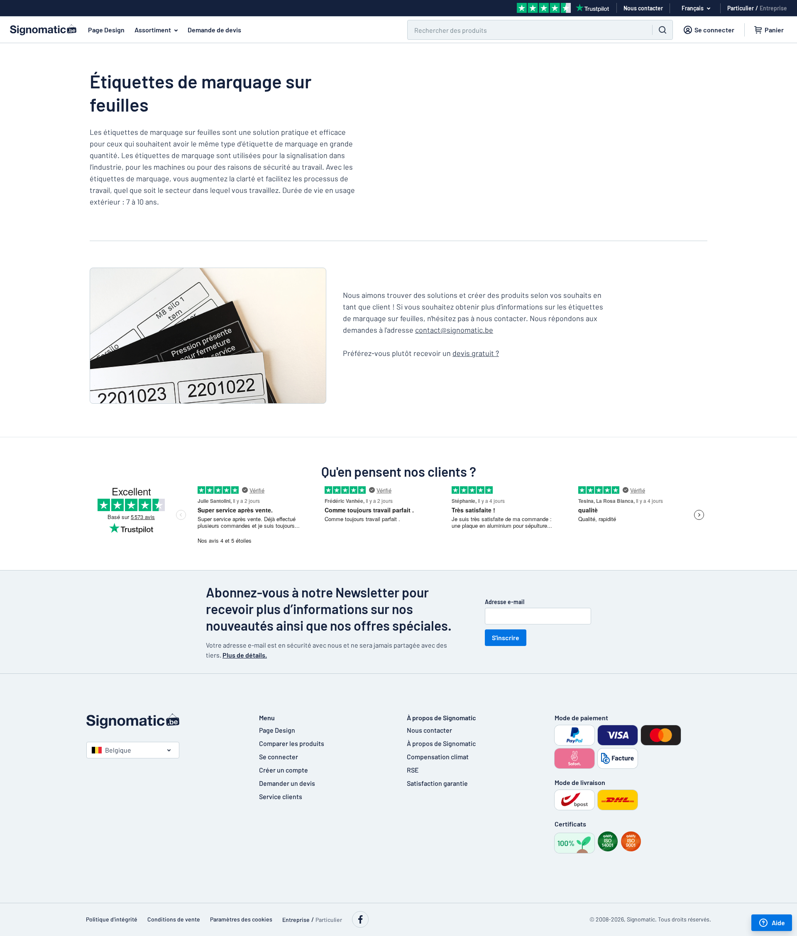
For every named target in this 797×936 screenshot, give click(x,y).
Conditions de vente (173, 919)
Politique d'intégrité (111, 919)
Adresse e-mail (504, 601)
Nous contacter (429, 730)
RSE (413, 770)
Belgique (118, 750)
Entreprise (773, 8)
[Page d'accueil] (164, 721)
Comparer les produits (291, 743)
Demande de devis (214, 30)
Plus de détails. (244, 655)
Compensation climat (438, 756)
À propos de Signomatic (441, 743)
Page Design (106, 30)
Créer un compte (283, 770)
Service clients (280, 796)
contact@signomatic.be (454, 329)
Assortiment (152, 30)
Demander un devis (287, 783)
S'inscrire (505, 637)
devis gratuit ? (475, 353)
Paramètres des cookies (241, 919)
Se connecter (278, 756)
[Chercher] (662, 30)
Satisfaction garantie (437, 783)
